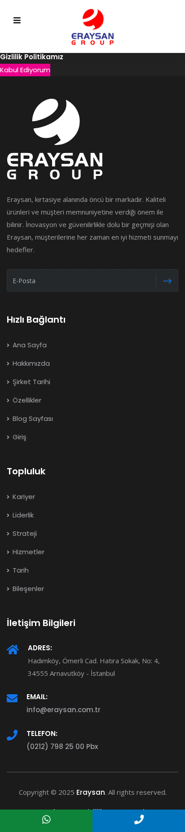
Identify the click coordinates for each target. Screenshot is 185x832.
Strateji (24, 533)
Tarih (20, 570)
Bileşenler (27, 588)
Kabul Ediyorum (25, 69)
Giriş (18, 437)
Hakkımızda (30, 363)
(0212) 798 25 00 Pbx (62, 746)
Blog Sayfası (32, 418)
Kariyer (23, 496)
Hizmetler (27, 551)
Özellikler (26, 400)
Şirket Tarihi (30, 381)
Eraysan (90, 792)
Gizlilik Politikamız (31, 56)
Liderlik (22, 515)
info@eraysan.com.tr (63, 709)
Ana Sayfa (29, 345)
